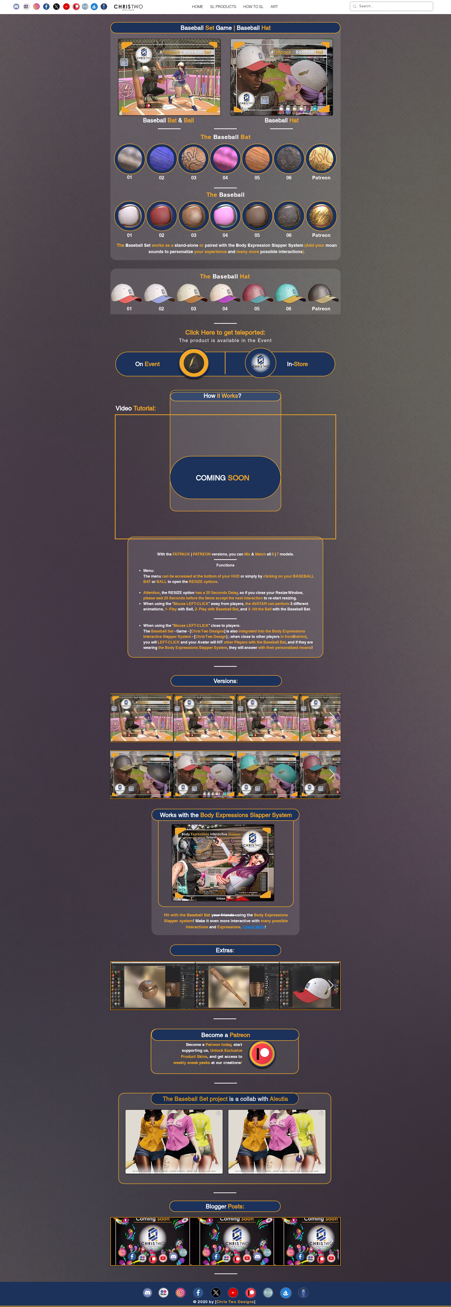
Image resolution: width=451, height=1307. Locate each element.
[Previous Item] (119, 717)
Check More (254, 927)
